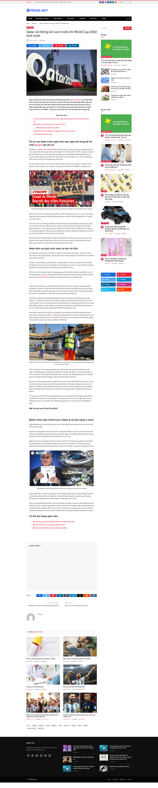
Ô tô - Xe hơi (105, 223)
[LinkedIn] (20, 113)
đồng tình (54, 725)
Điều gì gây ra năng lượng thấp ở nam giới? (76, 658)
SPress (128, 169)
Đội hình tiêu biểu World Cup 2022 (73, 687)
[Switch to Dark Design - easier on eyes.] (127, 19)
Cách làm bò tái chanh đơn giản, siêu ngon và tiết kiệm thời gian (121, 87)
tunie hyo (35, 40)
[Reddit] (20, 131)
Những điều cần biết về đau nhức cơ (83, 758)
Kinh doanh (58, 18)
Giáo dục (93, 18)
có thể (55, 315)
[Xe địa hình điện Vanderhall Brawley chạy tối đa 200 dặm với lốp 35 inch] (116, 215)
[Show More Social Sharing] (81, 45)
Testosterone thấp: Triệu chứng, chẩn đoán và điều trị (121, 96)
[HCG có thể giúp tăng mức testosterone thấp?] (43, 646)
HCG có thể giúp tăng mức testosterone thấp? (40, 658)
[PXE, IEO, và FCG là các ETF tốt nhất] (105, 80)
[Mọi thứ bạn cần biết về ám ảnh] (104, 768)
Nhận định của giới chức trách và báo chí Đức (49, 124)
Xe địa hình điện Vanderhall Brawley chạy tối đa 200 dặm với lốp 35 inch (117, 229)
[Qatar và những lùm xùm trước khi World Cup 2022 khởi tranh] (61, 73)
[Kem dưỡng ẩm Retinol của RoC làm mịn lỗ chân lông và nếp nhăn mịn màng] (116, 183)
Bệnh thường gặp (106, 161)
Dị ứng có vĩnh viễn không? (35, 687)
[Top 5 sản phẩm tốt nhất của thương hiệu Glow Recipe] (116, 247)
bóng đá (79, 100)
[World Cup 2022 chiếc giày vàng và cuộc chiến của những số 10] (80, 703)
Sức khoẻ (70, 18)
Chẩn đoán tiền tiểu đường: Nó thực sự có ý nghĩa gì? (118, 166)
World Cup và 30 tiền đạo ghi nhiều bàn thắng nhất (43, 605)
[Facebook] (20, 104)
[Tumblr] (20, 127)
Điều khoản (123, 779)
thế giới (39, 145)
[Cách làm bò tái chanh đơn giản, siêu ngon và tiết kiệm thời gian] (105, 89)
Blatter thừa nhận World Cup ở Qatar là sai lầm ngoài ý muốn (55, 131)
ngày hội (73, 100)
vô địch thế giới (47, 149)
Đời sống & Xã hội (42, 18)
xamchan (117, 65)
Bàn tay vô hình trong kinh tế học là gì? (76, 605)
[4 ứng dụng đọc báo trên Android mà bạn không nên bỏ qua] (67, 768)
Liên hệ (130, 779)
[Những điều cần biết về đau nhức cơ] (67, 759)
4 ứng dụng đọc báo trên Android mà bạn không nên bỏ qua (83, 767)
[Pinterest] (20, 118)
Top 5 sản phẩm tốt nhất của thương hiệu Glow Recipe (115, 260)
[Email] (20, 122)
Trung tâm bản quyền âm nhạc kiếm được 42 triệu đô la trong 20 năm (83, 748)
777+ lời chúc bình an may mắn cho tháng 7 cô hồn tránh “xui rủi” (52, 2)
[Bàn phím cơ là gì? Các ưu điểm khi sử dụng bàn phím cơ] (105, 71)
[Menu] (129, 19)
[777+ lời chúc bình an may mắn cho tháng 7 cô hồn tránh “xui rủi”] (116, 49)
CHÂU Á (41, 725)
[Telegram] (20, 140)
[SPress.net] (37, 10)
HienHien (44, 661)
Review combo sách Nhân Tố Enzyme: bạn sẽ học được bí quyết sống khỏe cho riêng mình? (120, 757)
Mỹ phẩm (104, 191)
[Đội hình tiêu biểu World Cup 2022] (80, 675)
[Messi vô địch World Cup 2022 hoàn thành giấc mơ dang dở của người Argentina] (43, 703)
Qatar (79, 725)
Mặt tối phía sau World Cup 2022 (48, 127)
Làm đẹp (82, 18)
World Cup (30, 27)
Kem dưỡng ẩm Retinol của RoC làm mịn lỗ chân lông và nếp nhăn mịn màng (117, 197)
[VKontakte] (20, 136)
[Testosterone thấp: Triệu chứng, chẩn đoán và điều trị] (105, 97)
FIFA (60, 725)
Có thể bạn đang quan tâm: (43, 134)
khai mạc (66, 725)
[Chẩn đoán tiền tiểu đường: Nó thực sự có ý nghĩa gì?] (116, 153)
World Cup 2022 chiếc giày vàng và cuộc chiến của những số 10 (79, 715)
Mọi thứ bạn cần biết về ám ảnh (119, 766)
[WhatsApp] (20, 145)
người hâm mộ (45, 277)
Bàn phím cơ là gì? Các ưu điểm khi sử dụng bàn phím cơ (121, 70)
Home (30, 18)
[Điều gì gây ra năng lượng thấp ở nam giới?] (80, 646)
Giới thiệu (115, 779)
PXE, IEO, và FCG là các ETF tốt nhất (121, 79)
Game (104, 18)
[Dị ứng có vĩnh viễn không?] (43, 675)
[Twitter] (20, 109)
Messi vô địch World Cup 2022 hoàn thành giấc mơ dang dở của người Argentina (42, 715)
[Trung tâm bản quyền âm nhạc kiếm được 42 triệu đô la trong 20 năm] (67, 748)
